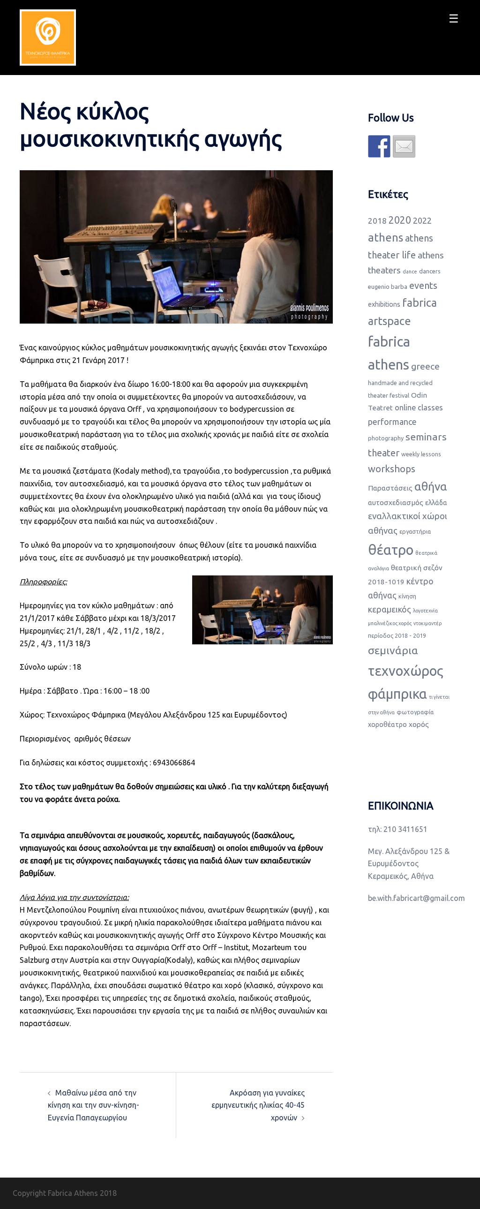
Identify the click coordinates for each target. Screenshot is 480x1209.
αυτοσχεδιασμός (395, 502)
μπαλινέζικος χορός (390, 623)
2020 (400, 220)
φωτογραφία (415, 712)
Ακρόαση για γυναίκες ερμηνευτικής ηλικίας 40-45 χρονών (258, 1105)
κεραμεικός (389, 609)
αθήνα (430, 486)
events (423, 285)
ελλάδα (436, 502)
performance (392, 421)
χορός (419, 724)
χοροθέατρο (387, 724)
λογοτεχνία (425, 610)
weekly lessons (421, 454)
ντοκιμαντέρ (427, 623)
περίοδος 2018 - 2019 (397, 635)
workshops (391, 468)
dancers (430, 271)
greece (425, 366)
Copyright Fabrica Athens (55, 1193)
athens (385, 237)
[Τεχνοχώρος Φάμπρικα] (48, 36)
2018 (377, 220)
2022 (422, 220)
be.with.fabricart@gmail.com (416, 898)
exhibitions (384, 304)
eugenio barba (387, 286)
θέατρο (390, 550)
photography (386, 438)
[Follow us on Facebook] (379, 146)
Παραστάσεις (390, 488)
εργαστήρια (415, 531)
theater (383, 452)
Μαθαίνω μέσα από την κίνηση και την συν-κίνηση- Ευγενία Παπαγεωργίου (93, 1105)
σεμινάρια (393, 650)
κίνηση (407, 596)
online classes (419, 407)
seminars (426, 436)
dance (410, 271)
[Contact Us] (404, 146)
